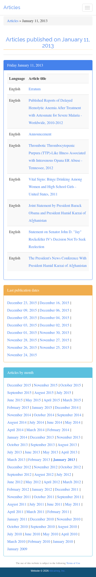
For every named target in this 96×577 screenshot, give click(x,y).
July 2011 (36, 504)
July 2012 (63, 474)
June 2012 (15, 481)
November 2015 (46, 384)
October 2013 (17, 444)
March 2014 (35, 429)
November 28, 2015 (22, 339)
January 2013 (64, 459)
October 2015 (70, 384)
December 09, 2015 (22, 310)
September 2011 (69, 496)
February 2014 (58, 429)
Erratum (35, 88)
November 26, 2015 (22, 347)
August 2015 (44, 392)
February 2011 (58, 511)
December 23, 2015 (22, 302)
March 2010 (16, 541)
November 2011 (19, 496)
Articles (11, 7)
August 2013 (67, 444)
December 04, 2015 (54, 317)
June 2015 (15, 399)
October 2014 (44, 414)
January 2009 (17, 548)
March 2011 (35, 511)
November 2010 (68, 519)
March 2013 (16, 459)
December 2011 (67, 489)
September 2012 (19, 474)
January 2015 (42, 407)
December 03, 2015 (22, 324)
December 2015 (19, 384)
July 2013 (14, 452)
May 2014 (72, 422)
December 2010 (42, 519)
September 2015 (19, 392)
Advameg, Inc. (57, 570)
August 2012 (44, 474)
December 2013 (42, 437)
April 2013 (69, 452)
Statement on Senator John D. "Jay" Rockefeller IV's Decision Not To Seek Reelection (57, 239)
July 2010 (14, 533)
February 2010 (39, 541)
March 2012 (72, 481)
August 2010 (67, 526)
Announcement (40, 133)
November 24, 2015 (22, 354)
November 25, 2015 (54, 347)
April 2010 (69, 533)
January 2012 (42, 489)
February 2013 (39, 459)
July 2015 (63, 392)
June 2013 (32, 452)
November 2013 (68, 437)
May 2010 (50, 533)
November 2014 (19, 414)
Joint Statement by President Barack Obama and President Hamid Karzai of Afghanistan (57, 213)
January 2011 (17, 519)
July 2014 (36, 422)
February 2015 (18, 407)
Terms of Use (73, 563)
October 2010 (17, 526)
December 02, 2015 (54, 324)
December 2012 (19, 466)
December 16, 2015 (54, 302)
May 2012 (33, 481)
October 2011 (44, 496)
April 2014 (15, 429)
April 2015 (52, 399)
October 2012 (70, 466)
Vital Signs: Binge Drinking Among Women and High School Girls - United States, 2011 (55, 186)
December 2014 (67, 407)
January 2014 (17, 437)
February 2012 (18, 489)
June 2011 (54, 504)
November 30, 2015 (54, 332)
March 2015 (72, 399)
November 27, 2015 (54, 339)
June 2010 (32, 533)
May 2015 (33, 399)
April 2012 (52, 481)
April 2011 (15, 511)
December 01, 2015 (22, 332)
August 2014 (17, 422)
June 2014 (54, 422)
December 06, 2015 (54, 310)
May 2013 (50, 452)
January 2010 (63, 541)
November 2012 (46, 466)
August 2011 (17, 504)
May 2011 (72, 504)
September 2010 (43, 526)
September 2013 (43, 444)
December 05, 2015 (22, 317)
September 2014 (69, 414)
